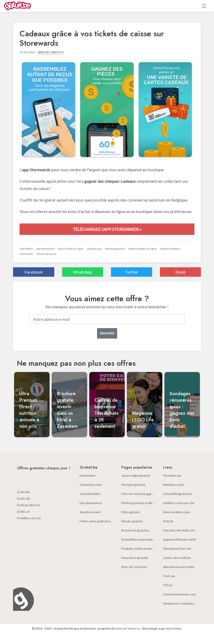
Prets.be (169, 576)
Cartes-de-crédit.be (177, 558)
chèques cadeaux (170, 248)
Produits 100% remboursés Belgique (147, 549)
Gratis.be (23, 492)
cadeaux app (94, 248)
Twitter (131, 271)
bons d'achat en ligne (71, 248)
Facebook (34, 271)
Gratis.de (23, 498)
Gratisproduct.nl (28, 505)
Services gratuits (50, 52)
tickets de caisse (46, 253)
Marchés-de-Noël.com (179, 530)
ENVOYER (107, 333)
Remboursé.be (173, 485)
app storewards (45, 248)
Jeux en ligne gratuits (136, 475)
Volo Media (173, 628)
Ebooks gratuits (132, 521)
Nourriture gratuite (134, 558)
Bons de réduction (134, 567)
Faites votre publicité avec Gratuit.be (105, 521)
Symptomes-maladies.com (182, 603)
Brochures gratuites (135, 530)
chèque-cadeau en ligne (142, 248)
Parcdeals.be (172, 475)
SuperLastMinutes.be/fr (179, 539)
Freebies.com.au (29, 518)
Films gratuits (130, 512)
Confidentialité (90, 494)
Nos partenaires (91, 503)
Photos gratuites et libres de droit (144, 503)
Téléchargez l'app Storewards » (107, 229)
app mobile (26, 248)
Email (180, 271)
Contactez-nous (91, 485)
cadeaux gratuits (115, 248)
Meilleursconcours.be (178, 503)
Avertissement (90, 512)
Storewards (26, 253)
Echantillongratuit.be (177, 494)
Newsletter (88, 475)
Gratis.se (23, 511)
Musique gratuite (133, 485)
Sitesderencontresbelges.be (183, 567)
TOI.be (167, 585)
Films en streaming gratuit (139, 494)
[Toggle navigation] (204, 6)
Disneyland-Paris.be (177, 549)
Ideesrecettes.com (176, 512)
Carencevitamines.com (179, 594)
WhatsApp (82, 271)
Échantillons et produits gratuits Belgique (150, 539)
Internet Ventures (127, 628)
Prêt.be (168, 521)
